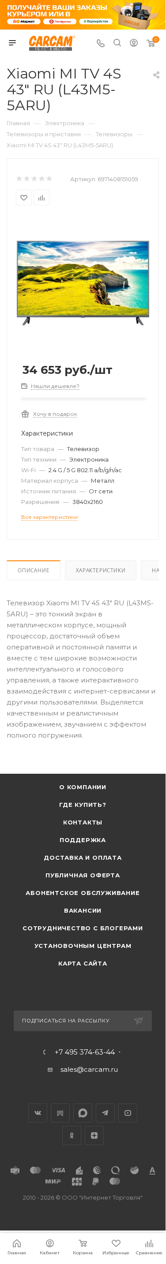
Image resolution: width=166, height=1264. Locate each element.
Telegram (105, 1113)
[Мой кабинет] (134, 44)
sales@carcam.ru (89, 1069)
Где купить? (82, 804)
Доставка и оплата (83, 857)
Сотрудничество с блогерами (83, 928)
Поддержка (83, 839)
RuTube (60, 1113)
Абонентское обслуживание (83, 892)
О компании (82, 786)
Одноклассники (71, 1135)
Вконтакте (37, 1113)
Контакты (82, 822)
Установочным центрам (83, 945)
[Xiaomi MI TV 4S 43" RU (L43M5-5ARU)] (83, 282)
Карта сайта (82, 963)
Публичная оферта (82, 875)
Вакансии (83, 910)
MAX (82, 1113)
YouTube (127, 1113)
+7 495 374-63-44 (85, 1052)
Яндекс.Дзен (94, 1135)
